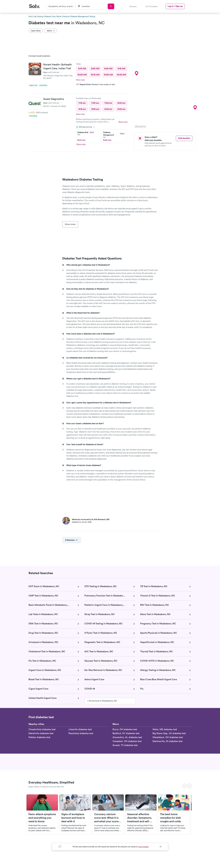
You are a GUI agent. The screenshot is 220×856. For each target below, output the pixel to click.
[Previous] (185, 786)
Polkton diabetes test (39, 737)
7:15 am (82, 103)
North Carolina (63, 16)
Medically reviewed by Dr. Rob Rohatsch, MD (90, 519)
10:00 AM (82, 74)
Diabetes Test (49, 16)
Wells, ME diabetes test (165, 729)
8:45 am (108, 109)
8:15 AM (82, 68)
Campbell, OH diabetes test (127, 741)
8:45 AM (108, 68)
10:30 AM (108, 74)
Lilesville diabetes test (80, 729)
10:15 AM (95, 74)
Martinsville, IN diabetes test (167, 741)
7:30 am (95, 103)
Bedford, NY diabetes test (126, 733)
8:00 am (121, 103)
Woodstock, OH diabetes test (168, 737)
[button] (136, 73)
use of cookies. (144, 847)
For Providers (152, 6)
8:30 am (95, 109)
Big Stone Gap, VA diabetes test (169, 733)
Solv (30, 16)
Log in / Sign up (175, 6)
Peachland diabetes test (80, 733)
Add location (184, 138)
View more (80, 80)
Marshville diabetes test (41, 733)
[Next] (189, 786)
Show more (123, 122)
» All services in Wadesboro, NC (102, 700)
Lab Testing (38, 16)
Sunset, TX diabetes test (125, 745)
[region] (166, 90)
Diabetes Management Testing (82, 16)
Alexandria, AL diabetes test (127, 737)
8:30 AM (95, 68)
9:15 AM (121, 68)
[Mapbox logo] (140, 126)
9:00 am (121, 109)
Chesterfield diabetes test (42, 729)
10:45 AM (121, 74)
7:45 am (108, 103)
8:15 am (82, 109)
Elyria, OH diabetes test (125, 729)
